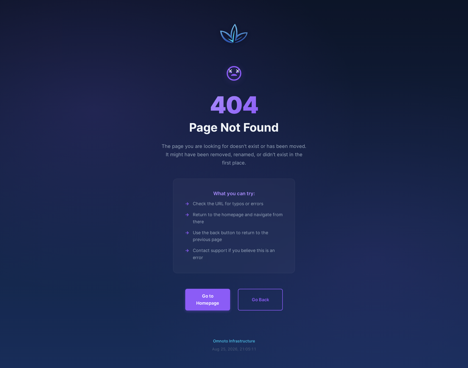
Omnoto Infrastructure (234, 341)
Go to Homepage (207, 299)
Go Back (260, 299)
